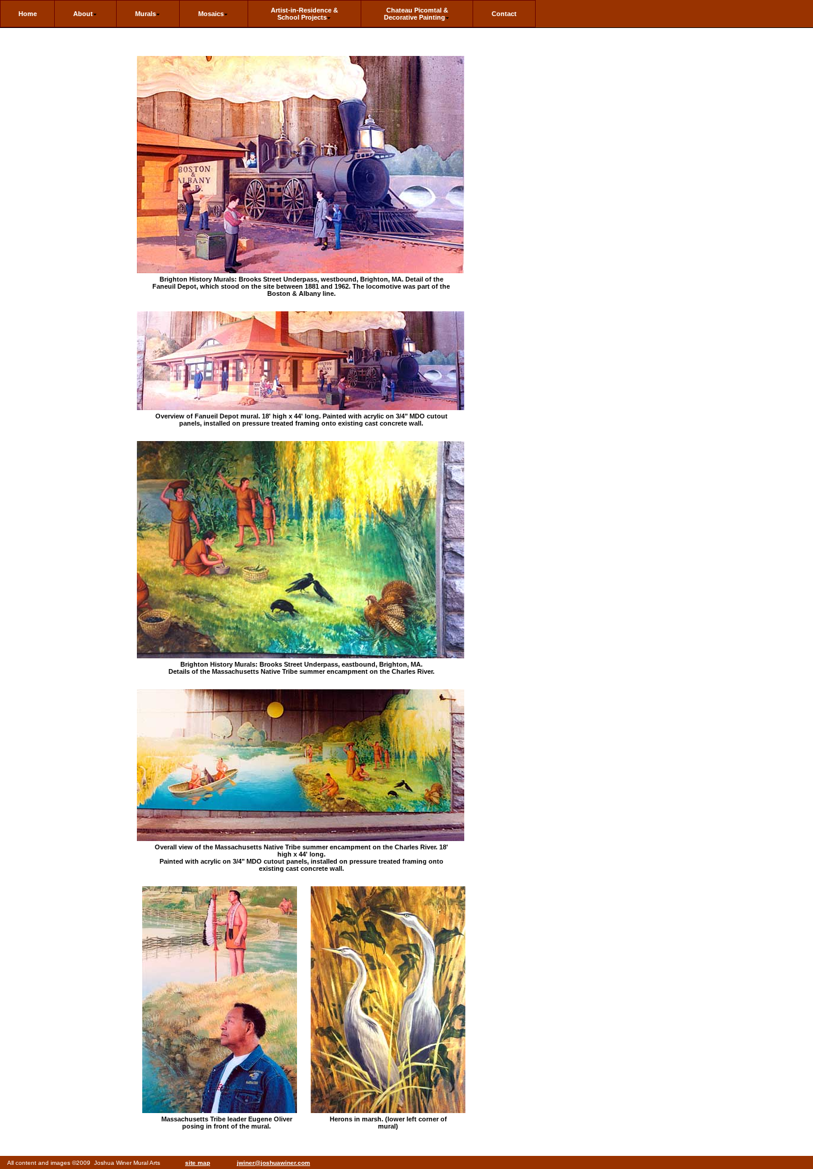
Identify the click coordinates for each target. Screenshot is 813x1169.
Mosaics (211, 13)
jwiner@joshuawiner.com (273, 1162)
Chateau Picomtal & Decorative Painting (416, 14)
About (83, 13)
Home (27, 13)
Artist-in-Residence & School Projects (304, 14)
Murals (145, 13)
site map (197, 1162)
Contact (504, 13)
